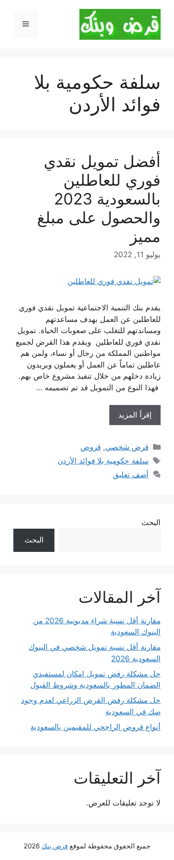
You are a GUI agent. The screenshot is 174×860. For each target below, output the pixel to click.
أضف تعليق (131, 474)
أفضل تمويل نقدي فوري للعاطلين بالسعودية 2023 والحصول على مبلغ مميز (99, 199)
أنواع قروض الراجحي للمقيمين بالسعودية (95, 726)
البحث (151, 522)
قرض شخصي (127, 447)
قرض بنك (54, 846)
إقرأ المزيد (135, 414)
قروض (90, 447)
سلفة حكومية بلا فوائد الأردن (103, 460)
